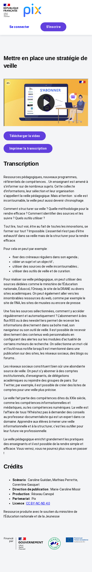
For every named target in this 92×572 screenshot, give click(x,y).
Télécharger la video (24, 136)
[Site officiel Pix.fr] (32, 10)
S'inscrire (53, 27)
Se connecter (19, 27)
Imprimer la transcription (28, 148)
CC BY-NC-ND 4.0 (38, 503)
